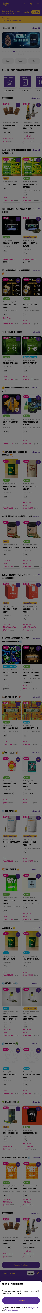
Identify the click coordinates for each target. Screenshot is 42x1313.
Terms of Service (11, 1310)
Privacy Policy (32, 1308)
